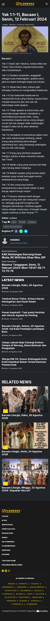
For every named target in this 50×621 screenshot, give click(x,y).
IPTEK (4, 520)
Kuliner (5, 554)
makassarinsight (37, 587)
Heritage (6, 550)
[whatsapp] (21, 231)
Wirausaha (7, 525)
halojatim (39, 594)
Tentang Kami (9, 561)
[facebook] (16, 231)
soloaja (37, 590)
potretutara (11, 590)
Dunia (4, 537)
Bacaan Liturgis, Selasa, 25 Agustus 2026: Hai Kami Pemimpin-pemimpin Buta (23, 329)
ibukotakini (23, 597)
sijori (29, 594)
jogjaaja (35, 584)
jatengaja (35, 601)
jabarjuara (37, 597)
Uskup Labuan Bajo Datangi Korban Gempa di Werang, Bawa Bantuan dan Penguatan (24, 345)
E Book (5, 516)
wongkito (23, 584)
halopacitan (9, 597)
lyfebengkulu (17, 604)
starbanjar (7, 594)
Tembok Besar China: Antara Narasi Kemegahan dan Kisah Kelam (23, 300)
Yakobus (32, 222)
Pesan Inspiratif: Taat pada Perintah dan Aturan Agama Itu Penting (23, 314)
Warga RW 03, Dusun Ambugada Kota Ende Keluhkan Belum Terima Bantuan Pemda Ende (24, 362)
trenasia (11, 584)
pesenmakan (32, 604)
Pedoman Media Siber (12, 565)
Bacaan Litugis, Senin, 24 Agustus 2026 (22, 453)
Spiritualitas (8, 529)
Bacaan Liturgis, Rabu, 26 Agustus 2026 (22, 286)
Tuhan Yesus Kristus (12, 227)
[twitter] (26, 231)
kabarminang (7, 587)
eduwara (23, 601)
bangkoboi (11, 601)
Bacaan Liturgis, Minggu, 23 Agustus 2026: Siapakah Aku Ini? (23, 489)
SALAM (22, 222)
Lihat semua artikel (18, 243)
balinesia (20, 594)
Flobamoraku (8, 546)
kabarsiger (21, 587)
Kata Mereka (8, 542)
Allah (14, 222)
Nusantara (7, 533)
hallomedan (25, 590)
